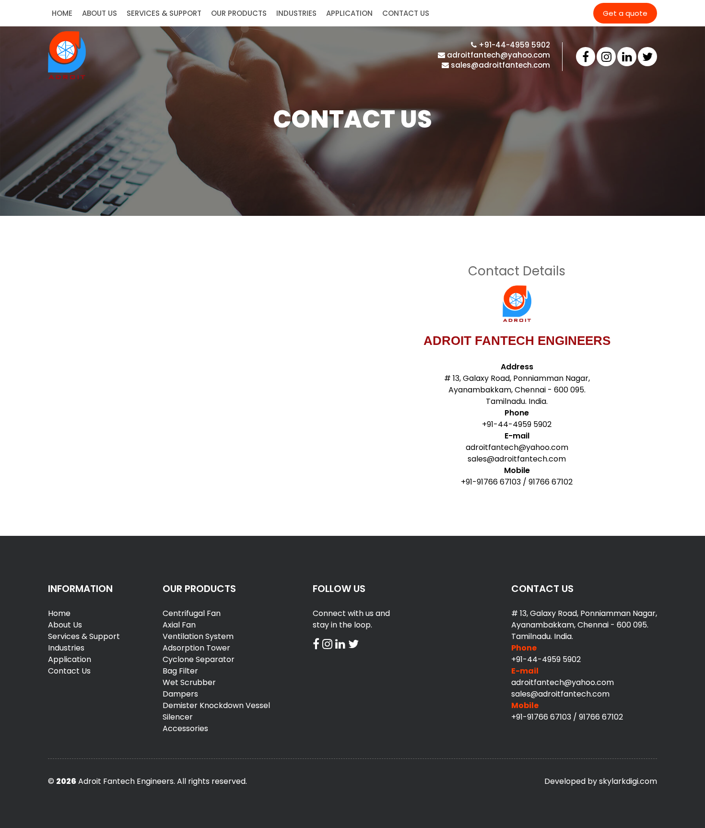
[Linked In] (626, 56)
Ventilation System (198, 636)
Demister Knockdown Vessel (216, 705)
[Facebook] (585, 56)
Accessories (185, 728)
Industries (296, 13)
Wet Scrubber (189, 682)
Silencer (178, 716)
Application (349, 13)
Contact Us (405, 13)
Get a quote (625, 13)
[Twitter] (647, 56)
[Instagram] (606, 56)
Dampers (180, 693)
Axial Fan (179, 624)
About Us (99, 13)
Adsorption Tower (196, 647)
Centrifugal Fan (192, 613)
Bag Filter (180, 670)
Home (62, 13)
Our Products (239, 13)
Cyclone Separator (199, 659)
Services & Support (164, 13)
